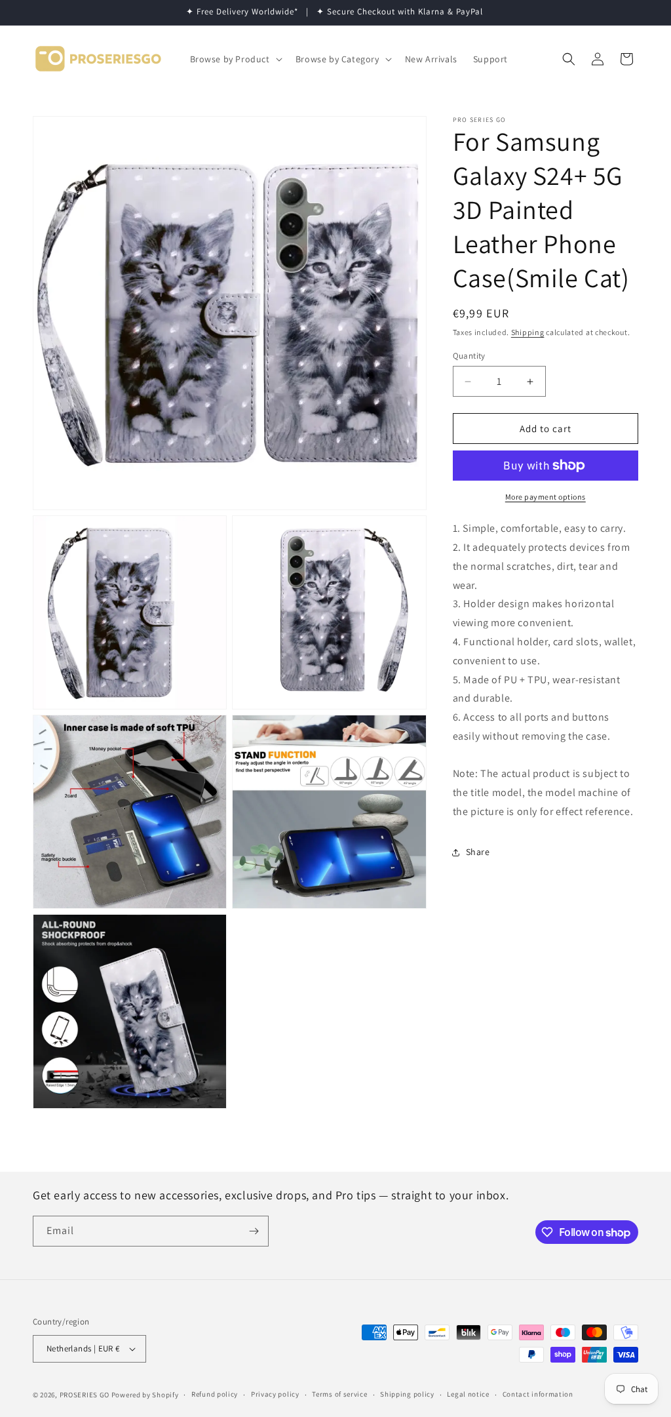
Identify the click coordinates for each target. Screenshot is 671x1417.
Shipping (528, 332)
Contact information (538, 1394)
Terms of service (339, 1394)
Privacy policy (275, 1394)
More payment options (545, 497)
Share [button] (478, 852)
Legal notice (468, 1394)
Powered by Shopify (145, 1394)
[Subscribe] (253, 1231)
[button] (235, 59)
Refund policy (214, 1394)
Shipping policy (407, 1394)
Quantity (469, 355)
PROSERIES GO (84, 1394)
